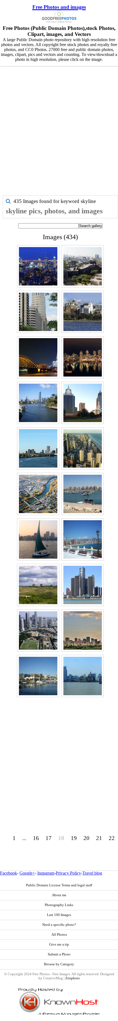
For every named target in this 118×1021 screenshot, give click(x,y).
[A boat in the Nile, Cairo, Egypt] (38, 539)
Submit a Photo (59, 954)
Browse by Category (59, 964)
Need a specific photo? (59, 925)
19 (74, 838)
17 (49, 838)
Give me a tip (59, 944)
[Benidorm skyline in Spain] (82, 539)
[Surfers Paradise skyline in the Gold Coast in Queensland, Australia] (38, 403)
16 (36, 838)
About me (59, 895)
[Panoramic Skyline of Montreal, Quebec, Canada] (38, 266)
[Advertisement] (59, 134)
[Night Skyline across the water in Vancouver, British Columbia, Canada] (82, 357)
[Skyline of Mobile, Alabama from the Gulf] (38, 448)
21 (99, 838)
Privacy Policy (68, 873)
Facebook (8, 873)
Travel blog (92, 873)
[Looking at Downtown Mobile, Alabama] (82, 403)
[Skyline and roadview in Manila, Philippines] (38, 312)
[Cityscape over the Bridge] (38, 357)
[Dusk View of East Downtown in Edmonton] (82, 630)
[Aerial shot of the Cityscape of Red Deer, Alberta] (38, 494)
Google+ (27, 873)
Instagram (45, 873)
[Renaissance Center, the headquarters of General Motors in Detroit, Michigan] (82, 585)
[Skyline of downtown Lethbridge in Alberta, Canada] (38, 585)
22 (112, 838)
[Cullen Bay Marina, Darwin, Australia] (38, 676)
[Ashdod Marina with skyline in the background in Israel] (82, 494)
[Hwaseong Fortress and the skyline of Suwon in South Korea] (82, 266)
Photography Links (59, 905)
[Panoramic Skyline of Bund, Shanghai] (82, 676)
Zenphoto (72, 978)
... (24, 838)
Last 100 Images (59, 915)
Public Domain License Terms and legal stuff (59, 885)
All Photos (59, 935)
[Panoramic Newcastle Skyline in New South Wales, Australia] (82, 312)
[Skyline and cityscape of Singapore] (38, 630)
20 (86, 838)
